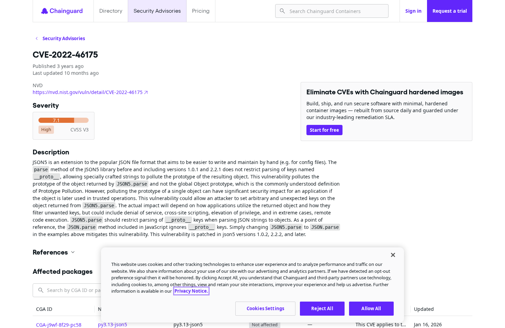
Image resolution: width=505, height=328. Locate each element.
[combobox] (336, 11)
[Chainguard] (61, 10)
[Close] (393, 254)
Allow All (371, 308)
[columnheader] (63, 309)
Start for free (324, 130)
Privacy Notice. (191, 291)
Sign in (413, 11)
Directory (110, 11)
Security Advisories (157, 11)
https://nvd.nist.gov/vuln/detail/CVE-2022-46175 (88, 92)
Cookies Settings (265, 308)
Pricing (201, 11)
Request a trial (450, 11)
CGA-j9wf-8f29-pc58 (58, 324)
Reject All (322, 308)
